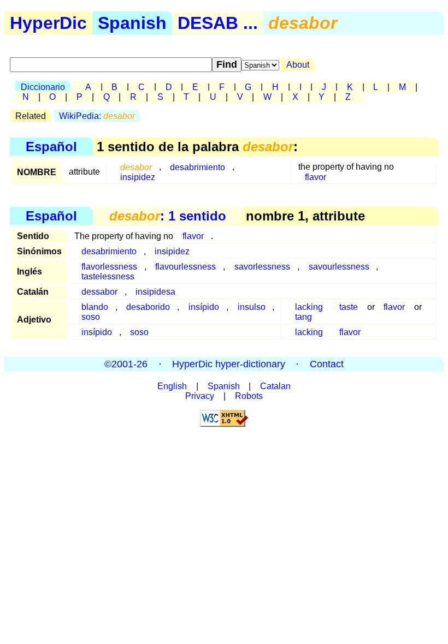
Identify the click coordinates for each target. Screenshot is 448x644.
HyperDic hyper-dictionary (228, 364)
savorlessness (262, 266)
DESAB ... (218, 23)
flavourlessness (185, 266)
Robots (249, 396)
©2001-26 (126, 364)
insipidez (137, 176)
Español (51, 146)
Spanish (132, 23)
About (297, 64)
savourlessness (339, 266)
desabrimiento (197, 166)
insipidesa (155, 291)
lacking (309, 332)
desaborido (148, 307)
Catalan (275, 386)
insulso (252, 307)
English (172, 386)
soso (90, 316)
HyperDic (48, 23)
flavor (315, 176)
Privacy (199, 396)
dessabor (99, 291)
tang (303, 316)
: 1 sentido (167, 215)
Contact (327, 364)
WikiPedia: (97, 116)
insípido (203, 307)
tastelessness (107, 276)
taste (348, 307)
